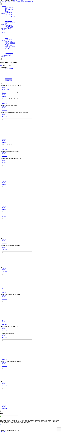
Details (3, 87)
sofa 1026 (4, 249)
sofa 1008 (4, 149)
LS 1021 (4, 162)
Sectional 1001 (5, 89)
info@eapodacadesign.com (18, 0)
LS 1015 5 (4, 209)
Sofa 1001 (4, 408)
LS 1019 (4, 142)
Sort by (9, 68)
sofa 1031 (4, 292)
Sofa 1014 (4, 116)
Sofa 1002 (4, 386)
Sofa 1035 (4, 156)
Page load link (2, 431)
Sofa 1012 (4, 359)
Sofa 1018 (4, 330)
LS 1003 (4, 243)
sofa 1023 (4, 271)
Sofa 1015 (4, 103)
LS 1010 (4, 216)
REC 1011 (4, 110)
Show (8, 78)
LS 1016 (4, 184)
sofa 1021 (4, 299)
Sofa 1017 (4, 337)
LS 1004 (4, 96)
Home (1, 65)
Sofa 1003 (4, 366)
